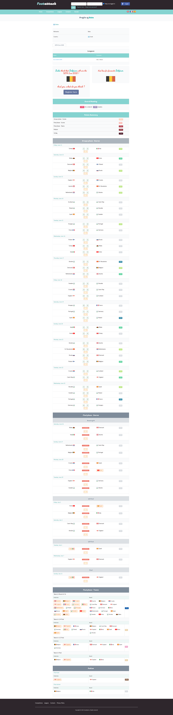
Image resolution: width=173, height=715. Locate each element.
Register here (80, 7)
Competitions (50, 12)
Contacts (68, 12)
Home (40, 12)
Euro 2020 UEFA (57, 59)
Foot (46, 3)
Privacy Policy (60, 703)
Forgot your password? (91, 7)
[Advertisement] (42, 54)
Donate (76, 12)
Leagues (59, 12)
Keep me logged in (110, 4)
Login (126, 4)
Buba (57, 24)
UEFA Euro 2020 (59, 45)
